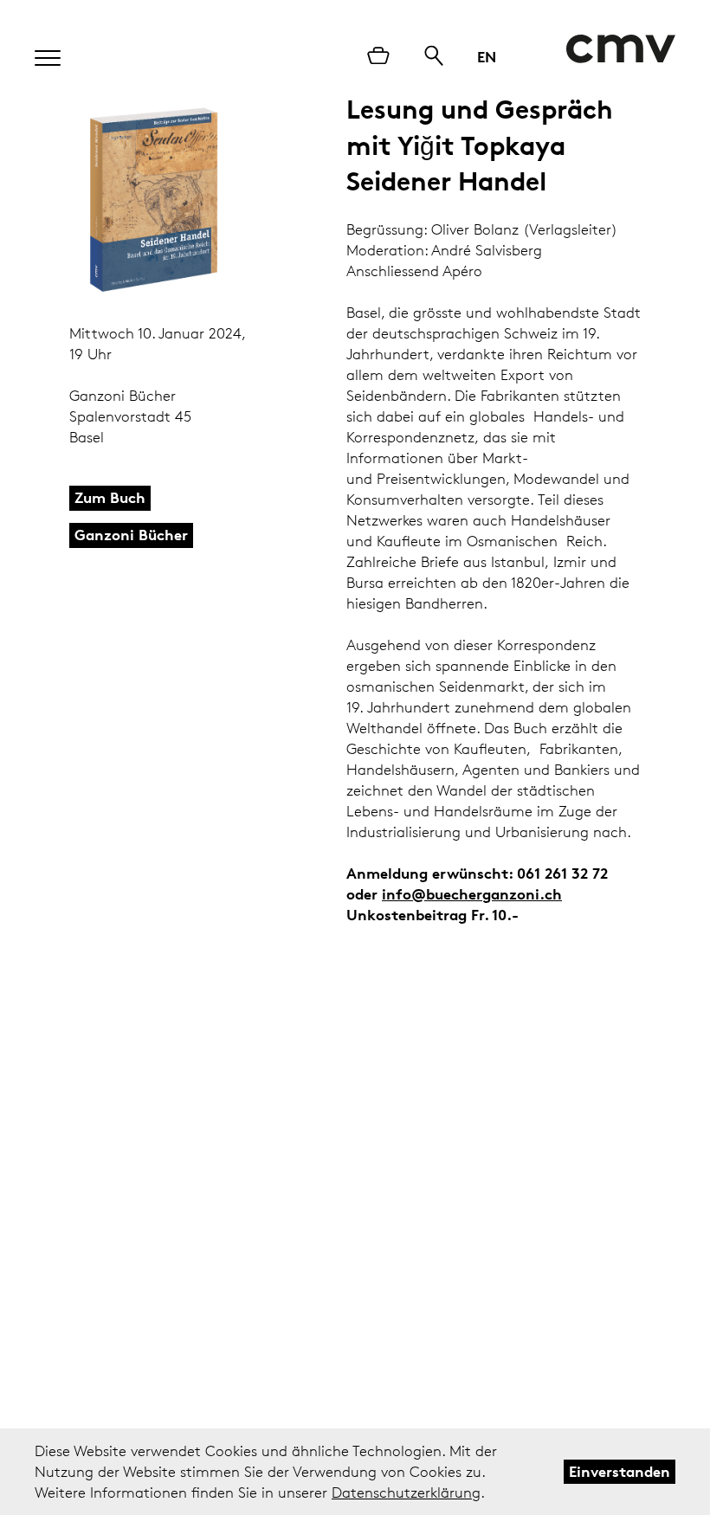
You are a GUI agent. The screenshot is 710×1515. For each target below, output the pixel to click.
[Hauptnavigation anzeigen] (39, 53)
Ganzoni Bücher (131, 534)
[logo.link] (620, 49)
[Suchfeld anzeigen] (434, 57)
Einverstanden (619, 1471)
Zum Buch (109, 497)
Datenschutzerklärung (406, 1492)
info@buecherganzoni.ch (472, 894)
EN (486, 57)
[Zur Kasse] (378, 57)
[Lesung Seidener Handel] (153, 200)
